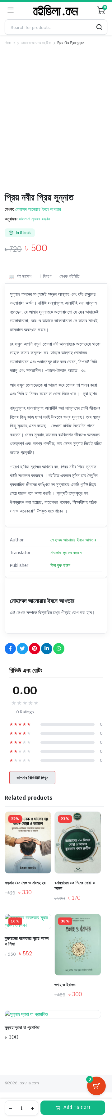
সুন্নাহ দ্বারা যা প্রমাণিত (22, 1027)
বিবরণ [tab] (47, 276)
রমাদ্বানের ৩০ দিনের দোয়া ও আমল (74, 885)
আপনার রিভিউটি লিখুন (32, 777)
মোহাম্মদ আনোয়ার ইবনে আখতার (38, 209)
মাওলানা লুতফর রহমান (34, 219)
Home (10, 42)
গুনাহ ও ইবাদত (65, 984)
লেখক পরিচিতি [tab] (69, 276)
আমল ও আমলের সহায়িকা (36, 42)
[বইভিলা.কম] (55, 10)
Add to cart (77, 1107)
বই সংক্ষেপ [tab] (24, 276)
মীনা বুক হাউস (60, 565)
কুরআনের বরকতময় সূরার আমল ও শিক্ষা (27, 941)
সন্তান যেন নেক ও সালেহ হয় (25, 882)
